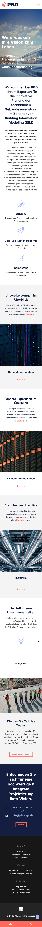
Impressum (21, 887)
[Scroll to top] (37, 917)
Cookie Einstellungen (21, 893)
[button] (38, 4)
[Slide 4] (22, 379)
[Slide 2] (19, 379)
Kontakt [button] (21, 825)
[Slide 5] (24, 379)
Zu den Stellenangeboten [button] (21, 754)
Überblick (30, 314)
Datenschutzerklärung (21, 890)
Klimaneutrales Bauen (21, 478)
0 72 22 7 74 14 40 (25, 871)
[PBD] (10, 4)
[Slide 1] (17, 379)
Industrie (21, 577)
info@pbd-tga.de (24, 874)
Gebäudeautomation (21, 372)
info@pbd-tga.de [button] (22, 815)
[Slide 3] (21, 379)
